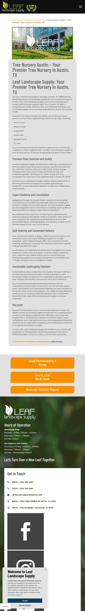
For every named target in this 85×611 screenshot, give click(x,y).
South (46, 379)
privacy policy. (15, 595)
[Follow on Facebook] (25, 531)
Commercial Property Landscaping (28, 20)
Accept (24, 601)
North (39, 379)
